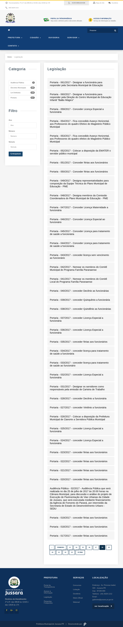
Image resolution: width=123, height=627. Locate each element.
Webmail (76, 602)
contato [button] (13, 46)
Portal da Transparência (49, 586)
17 (96, 547)
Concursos (77, 585)
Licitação (76, 589)
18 (102, 547)
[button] (81, 84)
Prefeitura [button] (14, 38)
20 (52, 552)
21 (59, 552)
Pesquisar (16, 154)
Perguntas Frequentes (48, 602)
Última (80, 552)
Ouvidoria (54, 38)
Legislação (48, 597)
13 (70, 547)
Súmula (12, 142)
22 (65, 552)
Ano (10, 120)
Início (9, 57)
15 (83, 547)
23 (72, 552)
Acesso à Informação (48, 592)
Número (12, 131)
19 (109, 547)
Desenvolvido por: (75, 624)
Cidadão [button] (35, 38)
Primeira (60, 547)
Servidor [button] (72, 38)
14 (76, 547)
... (51, 547)
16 (89, 547)
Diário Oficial (78, 598)
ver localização (103, 606)
